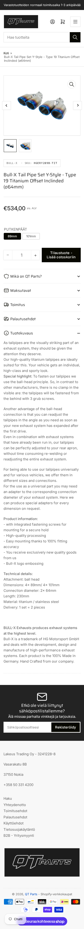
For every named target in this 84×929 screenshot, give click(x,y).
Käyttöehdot (14, 823)
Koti (6, 53)
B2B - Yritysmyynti (19, 835)
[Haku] (75, 37)
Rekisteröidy (65, 727)
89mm (12, 236)
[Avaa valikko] (75, 22)
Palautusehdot (15, 817)
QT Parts (31, 894)
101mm (31, 236)
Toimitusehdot (15, 811)
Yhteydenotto (15, 805)
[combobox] (42, 37)
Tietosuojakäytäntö (19, 829)
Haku (8, 798)
